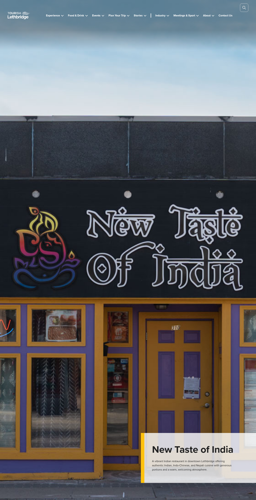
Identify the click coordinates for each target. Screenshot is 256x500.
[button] (55, 15)
